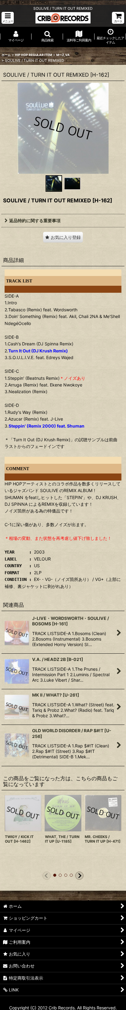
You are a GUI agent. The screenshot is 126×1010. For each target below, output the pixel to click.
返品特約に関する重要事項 (35, 220)
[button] (8, 18)
